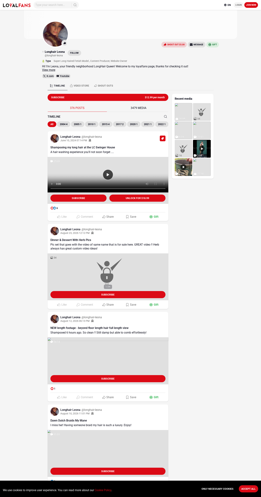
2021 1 (148, 124)
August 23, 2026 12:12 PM (74, 233)
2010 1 (92, 124)
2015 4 (106, 124)
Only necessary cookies (217, 488)
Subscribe (78, 198)
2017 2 (120, 124)
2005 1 (77, 124)
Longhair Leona (70, 136)
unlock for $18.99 (137, 198)
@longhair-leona (91, 136)
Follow (74, 53)
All (51, 124)
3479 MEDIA (138, 108)
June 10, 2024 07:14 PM (73, 140)
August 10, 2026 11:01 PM (74, 413)
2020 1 (134, 124)
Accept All (248, 488)
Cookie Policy (103, 490)
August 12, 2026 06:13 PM (74, 320)
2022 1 (162, 124)
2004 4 (63, 124)
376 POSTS (77, 108)
